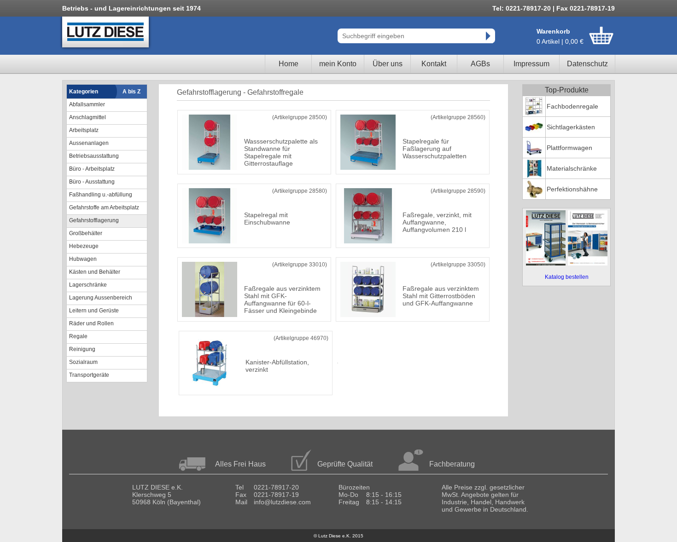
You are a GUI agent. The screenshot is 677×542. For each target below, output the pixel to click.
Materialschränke (572, 168)
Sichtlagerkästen (571, 127)
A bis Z (131, 91)
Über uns (388, 64)
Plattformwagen (569, 147)
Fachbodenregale (572, 106)
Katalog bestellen (567, 277)
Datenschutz (587, 64)
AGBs (480, 64)
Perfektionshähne (572, 189)
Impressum (531, 64)
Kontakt (433, 64)
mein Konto (337, 64)
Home (288, 64)
